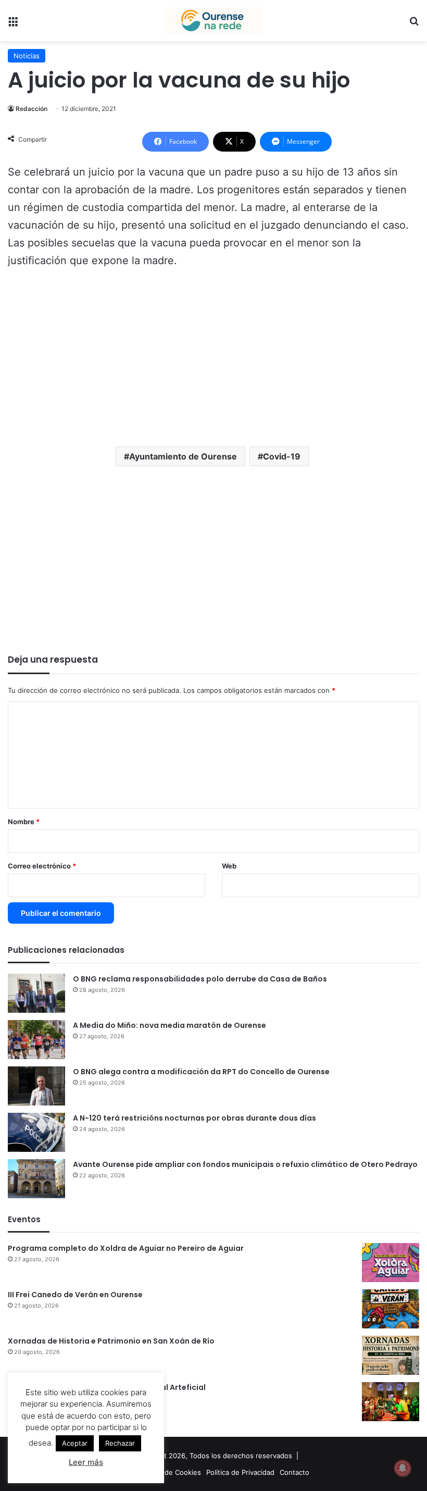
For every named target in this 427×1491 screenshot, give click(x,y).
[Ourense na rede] (213, 20)
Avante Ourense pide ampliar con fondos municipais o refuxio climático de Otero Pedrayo (245, 1164)
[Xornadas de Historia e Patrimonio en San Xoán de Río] (390, 1355)
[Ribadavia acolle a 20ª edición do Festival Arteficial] (390, 1401)
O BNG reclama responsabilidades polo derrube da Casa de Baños (200, 979)
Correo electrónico (42, 866)
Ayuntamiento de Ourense (183, 456)
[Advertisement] (213, 355)
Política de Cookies (170, 1472)
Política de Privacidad (240, 1472)
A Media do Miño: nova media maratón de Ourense (169, 1025)
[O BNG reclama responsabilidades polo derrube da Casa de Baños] (36, 993)
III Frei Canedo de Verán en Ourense (75, 1294)
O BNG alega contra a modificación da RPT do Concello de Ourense (201, 1071)
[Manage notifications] (402, 1468)
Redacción (31, 109)
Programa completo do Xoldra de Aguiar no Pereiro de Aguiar (126, 1248)
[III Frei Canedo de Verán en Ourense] (390, 1308)
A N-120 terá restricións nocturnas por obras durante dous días (194, 1118)
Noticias (27, 56)
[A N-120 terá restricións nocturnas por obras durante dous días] (36, 1132)
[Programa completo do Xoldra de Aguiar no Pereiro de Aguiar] (390, 1262)
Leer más (86, 1462)
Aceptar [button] (74, 1443)
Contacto (294, 1472)
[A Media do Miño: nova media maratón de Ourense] (36, 1039)
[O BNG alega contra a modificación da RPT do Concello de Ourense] (36, 1085)
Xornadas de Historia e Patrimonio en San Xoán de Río (111, 1341)
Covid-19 (281, 456)
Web (229, 866)
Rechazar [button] (120, 1443)
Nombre (24, 821)
